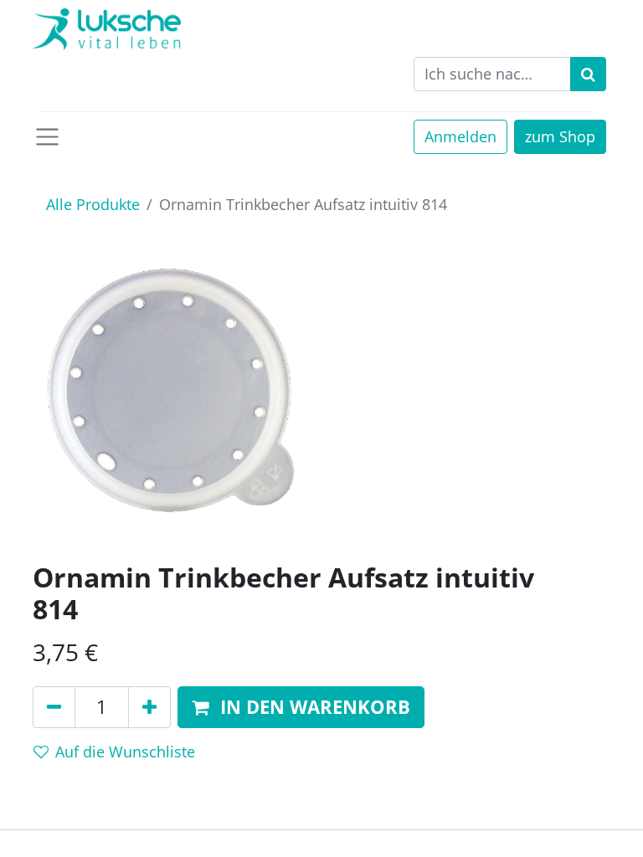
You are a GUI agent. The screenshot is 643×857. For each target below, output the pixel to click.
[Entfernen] (54, 707)
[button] (300, 707)
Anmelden (460, 136)
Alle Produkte (93, 204)
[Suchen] (588, 74)
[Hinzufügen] (149, 707)
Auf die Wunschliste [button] (125, 752)
